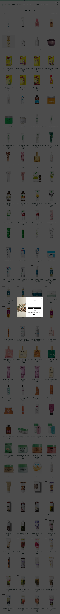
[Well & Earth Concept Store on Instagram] (34, 314)
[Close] (41, 298)
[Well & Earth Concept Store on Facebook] (33, 314)
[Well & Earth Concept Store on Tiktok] (35, 314)
